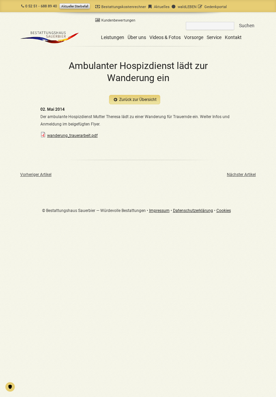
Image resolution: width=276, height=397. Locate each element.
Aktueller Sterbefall (74, 6)
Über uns (137, 37)
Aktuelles (162, 7)
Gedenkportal (215, 7)
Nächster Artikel (241, 174)
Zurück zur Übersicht (138, 99)
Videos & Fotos (165, 37)
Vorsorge (193, 37)
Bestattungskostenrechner (123, 7)
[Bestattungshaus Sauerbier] (49, 43)
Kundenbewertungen (118, 20)
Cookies (223, 210)
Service (214, 37)
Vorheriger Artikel (35, 174)
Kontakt (233, 37)
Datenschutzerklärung (193, 210)
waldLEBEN (187, 7)
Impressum (159, 210)
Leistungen (112, 37)
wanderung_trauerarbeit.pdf (72, 135)
